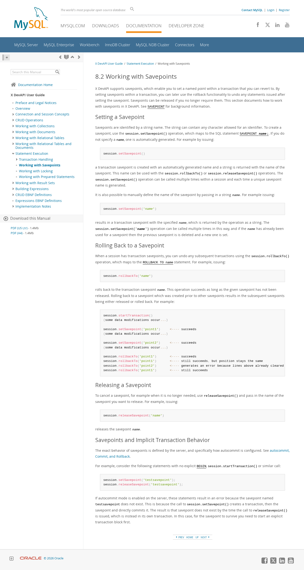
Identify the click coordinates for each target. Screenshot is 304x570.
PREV (181, 537)
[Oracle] (31, 558)
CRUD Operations (29, 120)
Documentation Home (35, 84)
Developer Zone (186, 25)
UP (197, 537)
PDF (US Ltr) (19, 228)
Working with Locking (36, 171)
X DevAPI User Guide (109, 63)
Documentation (144, 25)
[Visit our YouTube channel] (285, 26)
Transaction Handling (36, 159)
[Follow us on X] (265, 26)
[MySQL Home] (31, 19)
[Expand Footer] (11, 559)
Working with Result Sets (35, 183)
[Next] (79, 57)
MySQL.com (73, 25)
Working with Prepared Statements (47, 177)
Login (270, 10)
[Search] (57, 72)
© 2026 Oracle (53, 558)
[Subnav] (13, 114)
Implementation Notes (33, 206)
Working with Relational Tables (39, 138)
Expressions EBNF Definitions (38, 201)
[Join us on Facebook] (256, 26)
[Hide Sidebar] (6, 57)
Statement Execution (31, 153)
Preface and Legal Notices (36, 103)
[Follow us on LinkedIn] (275, 26)
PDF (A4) (17, 233)
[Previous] (60, 57)
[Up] (72, 57)
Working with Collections (35, 126)
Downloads (105, 25)
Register (284, 10)
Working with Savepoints (39, 165)
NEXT (204, 537)
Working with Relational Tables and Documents (43, 146)
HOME (189, 537)
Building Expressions (32, 189)
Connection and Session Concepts (42, 114)
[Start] (66, 57)
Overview (22, 108)
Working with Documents (35, 132)
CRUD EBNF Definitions (33, 195)
